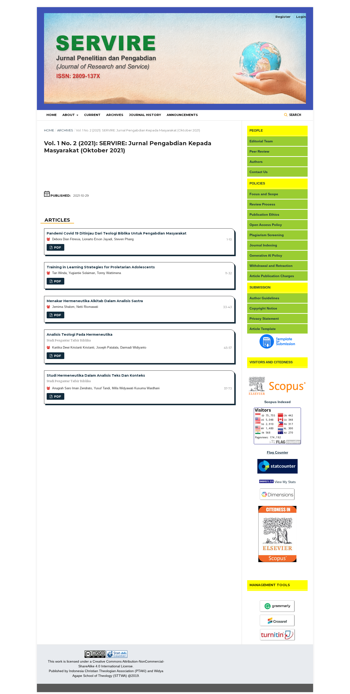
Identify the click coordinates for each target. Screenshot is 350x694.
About (69, 115)
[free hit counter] (266, 482)
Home (51, 115)
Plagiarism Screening (267, 235)
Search (295, 115)
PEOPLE (256, 130)
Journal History (145, 115)
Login (301, 17)
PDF (57, 247)
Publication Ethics (264, 214)
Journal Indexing (263, 245)
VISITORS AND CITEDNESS (271, 362)
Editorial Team (261, 141)
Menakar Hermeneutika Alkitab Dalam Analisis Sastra (95, 301)
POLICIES (257, 183)
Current (92, 115)
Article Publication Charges (272, 276)
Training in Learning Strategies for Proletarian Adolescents (101, 267)
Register (282, 17)
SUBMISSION (260, 287)
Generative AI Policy (266, 255)
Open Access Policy (266, 225)
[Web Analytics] (116, 657)
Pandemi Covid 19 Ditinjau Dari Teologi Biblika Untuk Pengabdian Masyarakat (116, 233)
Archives (114, 115)
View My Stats (285, 482)
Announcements (182, 115)
